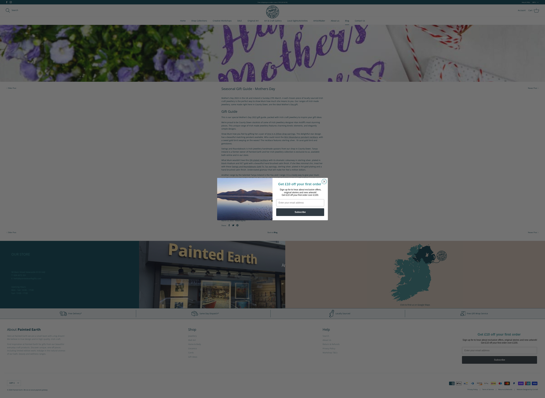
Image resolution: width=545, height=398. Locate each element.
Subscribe (300, 212)
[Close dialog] (324, 181)
